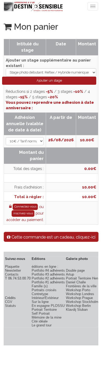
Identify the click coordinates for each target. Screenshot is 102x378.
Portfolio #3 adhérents (48, 274)
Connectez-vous (25, 206)
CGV (8, 302)
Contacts (12, 274)
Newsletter (13, 270)
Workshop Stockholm (82, 302)
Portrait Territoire (44, 310)
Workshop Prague (79, 298)
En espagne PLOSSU (48, 306)
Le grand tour (42, 325)
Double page (75, 270)
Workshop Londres (80, 294)
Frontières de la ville (81, 286)
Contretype (40, 294)
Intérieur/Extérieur (45, 298)
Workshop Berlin (78, 306)
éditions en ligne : (45, 267)
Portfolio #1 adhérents (48, 282)
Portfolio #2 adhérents (48, 278)
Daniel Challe (76, 282)
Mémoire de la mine (46, 317)
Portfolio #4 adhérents (48, 270)
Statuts (10, 306)
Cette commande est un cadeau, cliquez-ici (52, 237)
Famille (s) (40, 286)
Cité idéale (40, 321)
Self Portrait (41, 313)
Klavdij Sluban (77, 310)
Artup (70, 274)
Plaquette (12, 267)
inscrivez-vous (23, 213)
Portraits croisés (44, 290)
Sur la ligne (40, 302)
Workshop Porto (78, 290)
